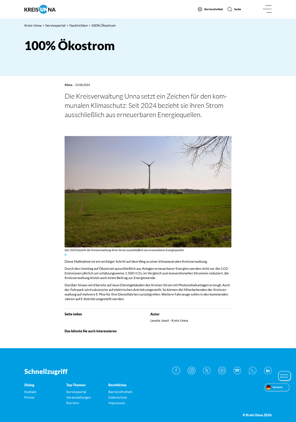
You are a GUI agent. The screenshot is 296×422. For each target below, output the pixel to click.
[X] (207, 370)
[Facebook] (176, 370)
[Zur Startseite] (53, 9)
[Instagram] (191, 370)
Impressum (116, 403)
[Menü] (267, 9)
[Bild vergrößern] (148, 191)
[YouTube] (222, 370)
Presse (29, 397)
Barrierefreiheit (120, 392)
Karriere (72, 403)
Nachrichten (77, 25)
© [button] (66, 254)
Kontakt (30, 392)
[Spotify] (237, 370)
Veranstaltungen (78, 397)
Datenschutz (117, 397)
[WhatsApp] (252, 370)
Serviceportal (54, 25)
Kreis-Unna (32, 25)
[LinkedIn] (268, 370)
